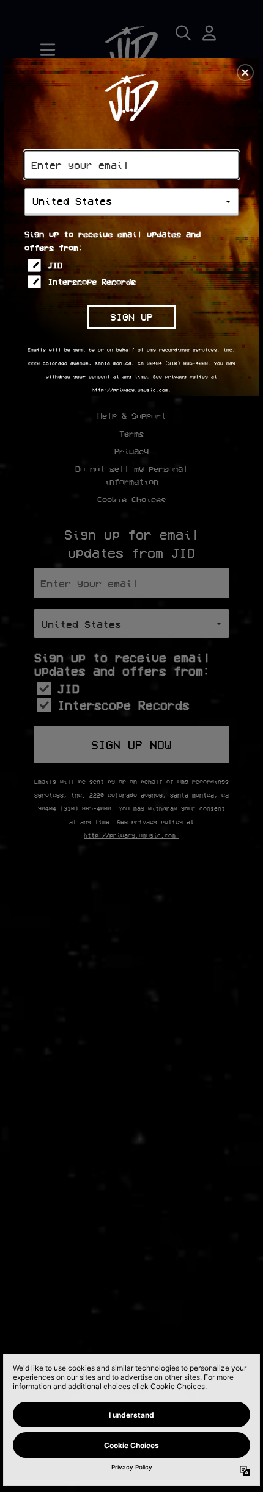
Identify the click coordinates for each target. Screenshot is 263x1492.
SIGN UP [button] (131, 316)
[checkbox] (133, 265)
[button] (245, 72)
